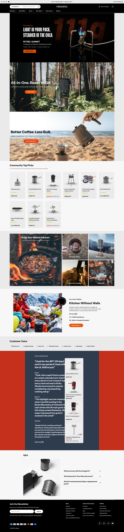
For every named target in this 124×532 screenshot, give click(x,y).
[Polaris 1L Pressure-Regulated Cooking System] (74, 386)
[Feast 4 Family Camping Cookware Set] (89, 180)
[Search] (38, 7)
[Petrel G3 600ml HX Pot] (35, 180)
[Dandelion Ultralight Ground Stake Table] (74, 429)
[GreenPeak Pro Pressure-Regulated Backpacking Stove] (53, 209)
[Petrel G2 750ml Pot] (106, 180)
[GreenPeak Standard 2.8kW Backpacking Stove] (35, 209)
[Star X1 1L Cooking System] (74, 408)
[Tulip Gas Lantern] (17, 180)
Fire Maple (16, 528)
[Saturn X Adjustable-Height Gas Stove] (71, 180)
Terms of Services (29, 515)
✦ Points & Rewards (118, 1)
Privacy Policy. (38, 515)
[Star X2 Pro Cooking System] (53, 180)
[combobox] (25, 6)
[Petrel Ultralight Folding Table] (17, 209)
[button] (14, 192)
